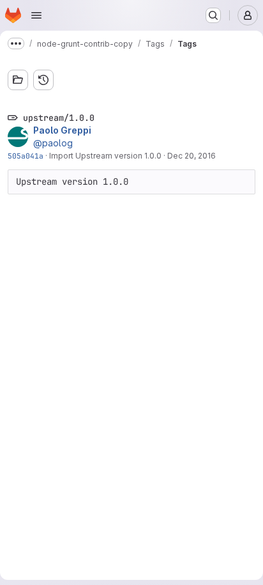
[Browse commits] (43, 80)
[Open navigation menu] (36, 15)
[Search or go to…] (213, 15)
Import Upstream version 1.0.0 (105, 155)
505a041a (25, 155)
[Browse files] (18, 80)
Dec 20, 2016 (191, 155)
